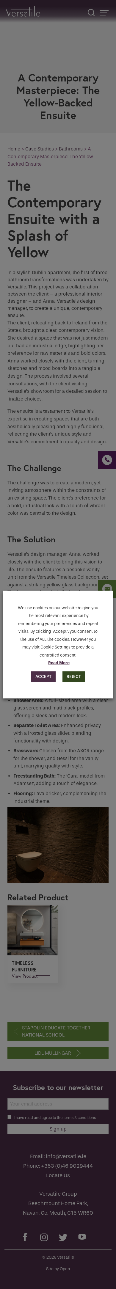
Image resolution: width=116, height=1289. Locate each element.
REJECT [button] (74, 676)
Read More (59, 662)
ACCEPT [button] (43, 676)
